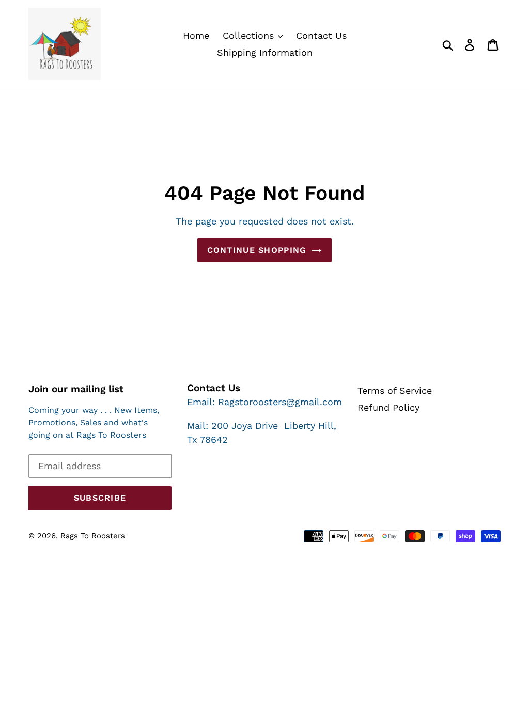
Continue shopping (257, 250)
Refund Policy (388, 407)
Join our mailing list (75, 389)
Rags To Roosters (92, 535)
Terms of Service (394, 390)
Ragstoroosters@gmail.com (280, 401)
